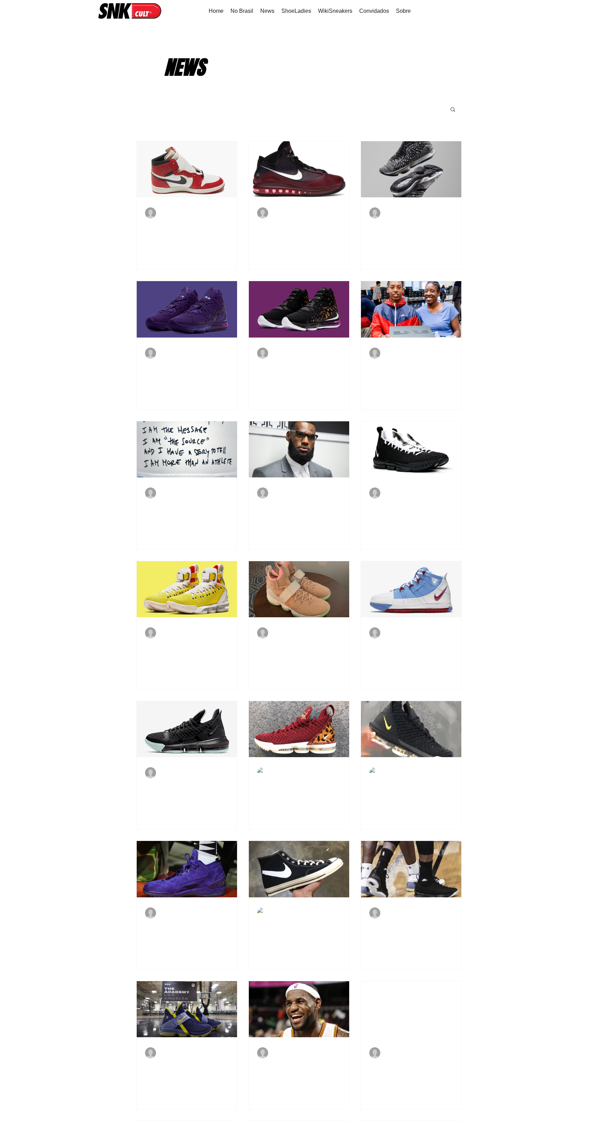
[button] (453, 110)
